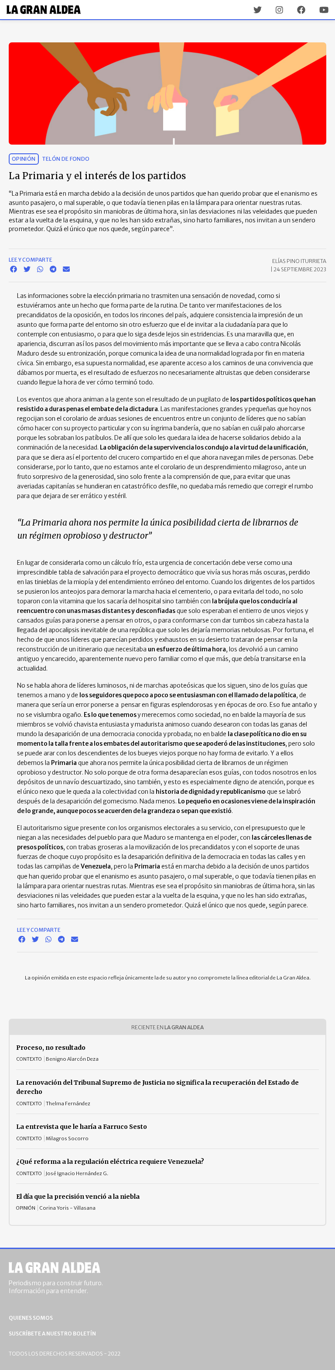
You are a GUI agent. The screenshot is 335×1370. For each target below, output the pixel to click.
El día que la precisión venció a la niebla (78, 1196)
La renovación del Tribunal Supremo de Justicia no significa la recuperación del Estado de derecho (157, 1087)
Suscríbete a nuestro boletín (52, 1333)
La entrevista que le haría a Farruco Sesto (81, 1127)
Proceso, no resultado (50, 1048)
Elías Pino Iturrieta (299, 261)
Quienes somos (31, 1318)
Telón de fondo (66, 159)
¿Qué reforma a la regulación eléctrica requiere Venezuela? (110, 1162)
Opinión (24, 159)
